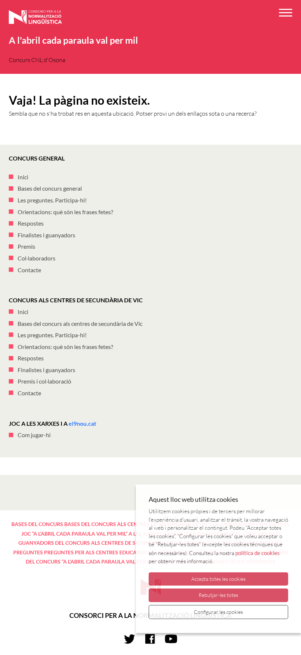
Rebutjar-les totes (218, 595)
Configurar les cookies (218, 612)
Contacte (29, 269)
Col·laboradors (36, 258)
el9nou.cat (82, 423)
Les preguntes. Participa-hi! (52, 200)
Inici (23, 176)
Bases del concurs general (50, 188)
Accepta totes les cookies (218, 579)
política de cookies (257, 553)
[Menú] (285, 14)
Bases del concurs (37, 524)
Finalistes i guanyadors (46, 234)
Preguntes (28, 552)
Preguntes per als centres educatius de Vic (104, 552)
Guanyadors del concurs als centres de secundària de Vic (100, 543)
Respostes (31, 223)
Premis (26, 246)
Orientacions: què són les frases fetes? (65, 211)
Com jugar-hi (34, 434)
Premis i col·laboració (44, 381)
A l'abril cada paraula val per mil (73, 40)
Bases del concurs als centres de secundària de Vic (80, 323)
